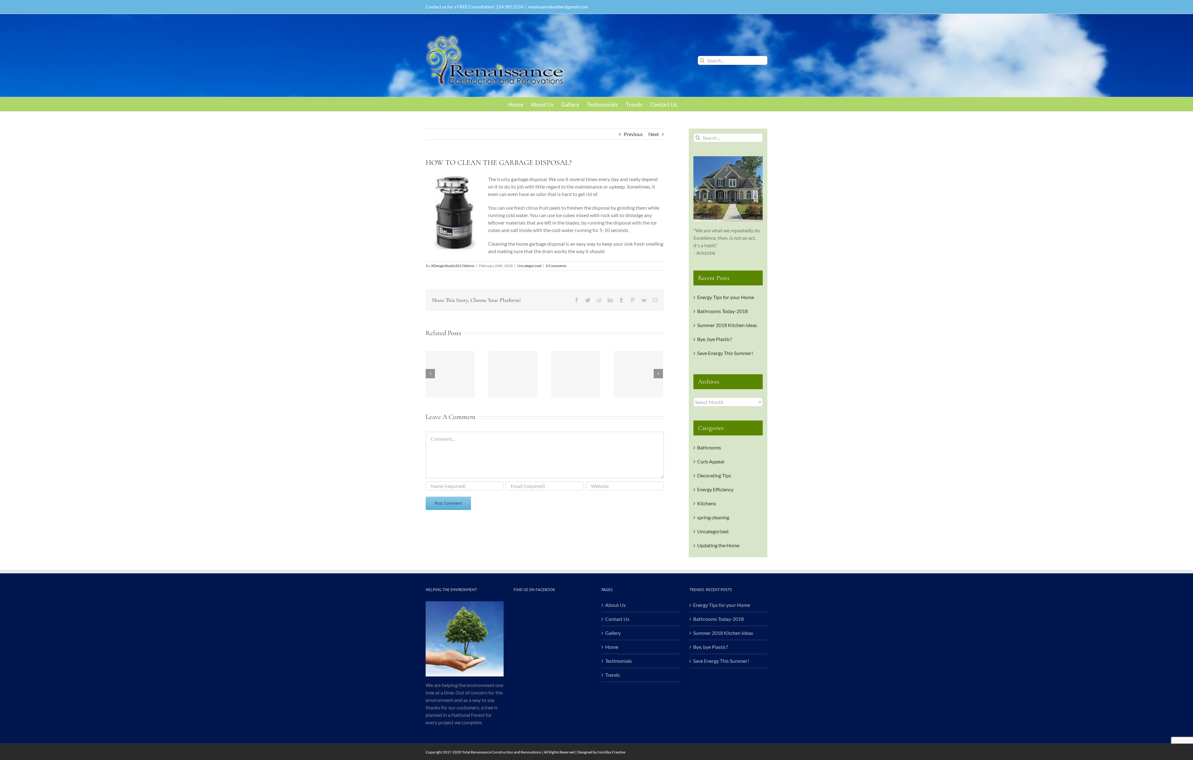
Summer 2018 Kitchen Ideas (727, 325)
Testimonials (618, 661)
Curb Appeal (710, 461)
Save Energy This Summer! (725, 353)
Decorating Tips (714, 475)
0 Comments (556, 265)
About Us (615, 605)
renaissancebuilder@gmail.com (558, 6)
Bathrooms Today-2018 (722, 311)
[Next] (658, 373)
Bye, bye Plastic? (714, 339)
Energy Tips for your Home (725, 297)
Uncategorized (529, 265)
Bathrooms (709, 447)
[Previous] (430, 373)
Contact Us (617, 619)
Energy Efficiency (715, 489)
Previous (633, 134)
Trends (612, 675)
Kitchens (706, 503)
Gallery (613, 633)
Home (611, 647)
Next (653, 134)
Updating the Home (718, 545)
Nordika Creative (611, 752)
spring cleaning (713, 517)
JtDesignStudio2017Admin (453, 265)
